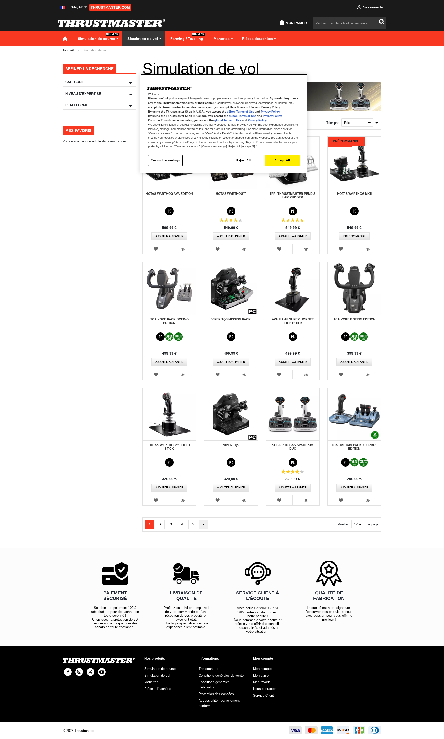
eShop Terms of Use (240, 111)
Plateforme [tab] (76, 105)
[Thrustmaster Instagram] (79, 672)
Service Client (263, 695)
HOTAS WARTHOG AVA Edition (169, 194)
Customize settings (165, 160)
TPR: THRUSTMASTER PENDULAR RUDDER (293, 195)
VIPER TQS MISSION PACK (231, 319)
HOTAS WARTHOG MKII (354, 194)
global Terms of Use (227, 120)
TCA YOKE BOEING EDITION (354, 319)
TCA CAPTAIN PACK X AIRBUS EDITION (354, 446)
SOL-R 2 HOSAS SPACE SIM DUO (292, 446)
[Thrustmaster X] (90, 672)
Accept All (282, 160)
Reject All (243, 160)
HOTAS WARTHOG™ (231, 194)
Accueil (68, 50)
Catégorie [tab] (75, 82)
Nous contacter (264, 689)
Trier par (332, 123)
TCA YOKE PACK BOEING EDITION (169, 321)
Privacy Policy (270, 111)
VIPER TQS (231, 445)
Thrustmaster (208, 669)
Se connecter (373, 7)
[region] (223, 123)
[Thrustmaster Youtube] (102, 672)
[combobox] (349, 23)
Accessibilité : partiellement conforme (219, 703)
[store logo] (111, 23)
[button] (73, 7)
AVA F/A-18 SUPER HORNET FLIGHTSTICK (293, 321)
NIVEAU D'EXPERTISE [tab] (83, 94)
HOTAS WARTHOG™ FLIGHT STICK (169, 446)
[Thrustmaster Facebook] (68, 672)
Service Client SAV (257, 610)
